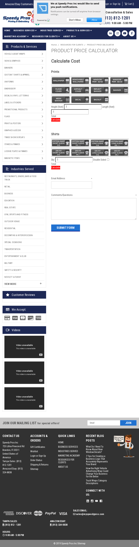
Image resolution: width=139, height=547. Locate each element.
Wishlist (34, 451)
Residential (10, 228)
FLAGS (7, 116)
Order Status (36, 460)
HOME (7, 30)
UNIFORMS (9, 82)
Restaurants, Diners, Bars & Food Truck (20, 178)
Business (8, 193)
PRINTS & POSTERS (12, 123)
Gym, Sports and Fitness (16, 214)
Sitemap (34, 469)
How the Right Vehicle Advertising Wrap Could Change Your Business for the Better (97, 472)
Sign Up (116, 4)
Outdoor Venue (12, 221)
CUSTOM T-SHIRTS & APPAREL (17, 75)
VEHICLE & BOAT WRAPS (14, 54)
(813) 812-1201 (116, 18)
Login (106, 4)
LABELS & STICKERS (12, 102)
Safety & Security (13, 270)
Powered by (42, 20)
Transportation (12, 249)
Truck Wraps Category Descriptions (96, 482)
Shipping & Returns (39, 464)
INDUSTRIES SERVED (51, 30)
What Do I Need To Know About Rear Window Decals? (94, 449)
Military (8, 263)
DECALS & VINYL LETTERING (16, 95)
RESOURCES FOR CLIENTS (45, 36)
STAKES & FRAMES (12, 144)
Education (9, 200)
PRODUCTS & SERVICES (78, 30)
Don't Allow (75, 19)
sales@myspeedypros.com (89, 514)
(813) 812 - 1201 (12, 524)
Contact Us (11, 436)
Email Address (71, 178)
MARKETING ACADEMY (15, 36)
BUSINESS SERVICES (24, 30)
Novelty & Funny (12, 277)
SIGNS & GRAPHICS (12, 61)
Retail (7, 186)
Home (54, 45)
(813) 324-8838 (59, 524)
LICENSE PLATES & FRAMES (15, 151)
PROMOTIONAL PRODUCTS (15, 109)
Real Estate (10, 207)
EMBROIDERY (10, 88)
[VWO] (50, 20)
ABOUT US (68, 36)
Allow (94, 19)
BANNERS (8, 68)
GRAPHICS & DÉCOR (12, 130)
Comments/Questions (93, 195)
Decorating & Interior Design (18, 235)
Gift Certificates (37, 447)
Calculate (55, 119)
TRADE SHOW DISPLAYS (14, 137)
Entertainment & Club (15, 256)
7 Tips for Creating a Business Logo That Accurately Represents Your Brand (97, 460)
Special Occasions (13, 242)
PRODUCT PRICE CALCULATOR (100, 45)
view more (10, 284)
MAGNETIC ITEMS (11, 158)
